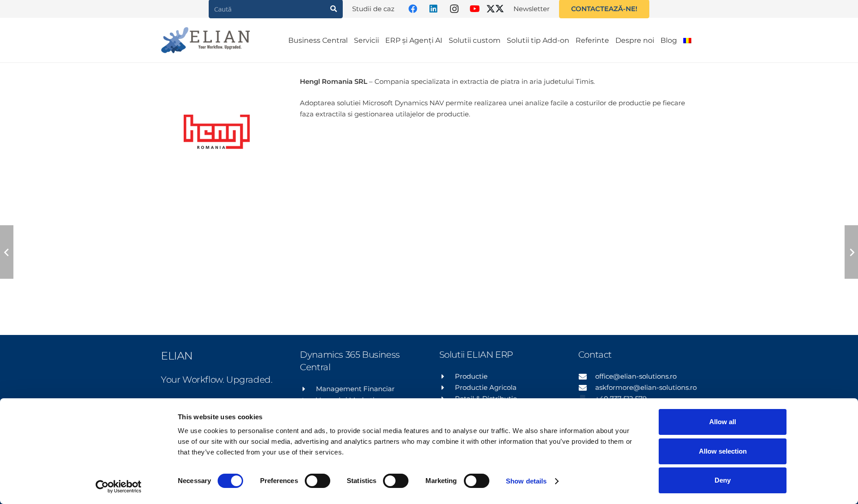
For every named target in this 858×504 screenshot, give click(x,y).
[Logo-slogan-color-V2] (205, 40)
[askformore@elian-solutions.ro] (586, 388)
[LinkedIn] (433, 9)
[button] (700, 40)
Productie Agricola (486, 387)
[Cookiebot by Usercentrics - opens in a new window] (119, 486)
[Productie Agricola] (447, 387)
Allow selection (723, 451)
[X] (495, 9)
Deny (723, 480)
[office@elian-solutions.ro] (586, 376)
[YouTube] (475, 9)
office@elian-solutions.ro (636, 376)
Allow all (722, 422)
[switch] (317, 481)
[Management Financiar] (308, 388)
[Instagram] (454, 9)
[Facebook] (413, 9)
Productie (471, 376)
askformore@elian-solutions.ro (646, 387)
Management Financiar (355, 388)
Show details (526, 481)
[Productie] (447, 376)
